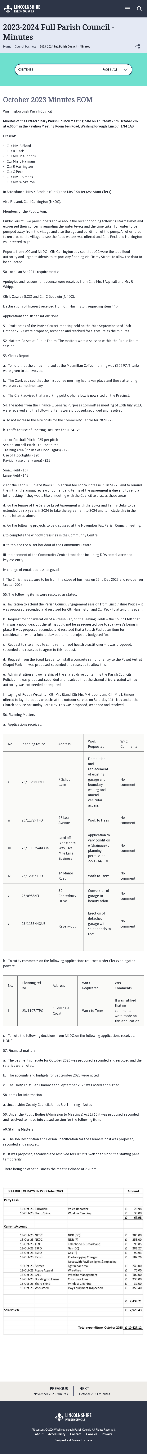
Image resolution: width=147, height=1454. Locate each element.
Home (7, 46)
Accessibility (56, 1434)
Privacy (107, 1434)
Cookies (91, 1434)
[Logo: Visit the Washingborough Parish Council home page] (22, 8)
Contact (76, 1434)
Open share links (138, 46)
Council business (25, 46)
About (39, 1434)
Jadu (89, 1440)
